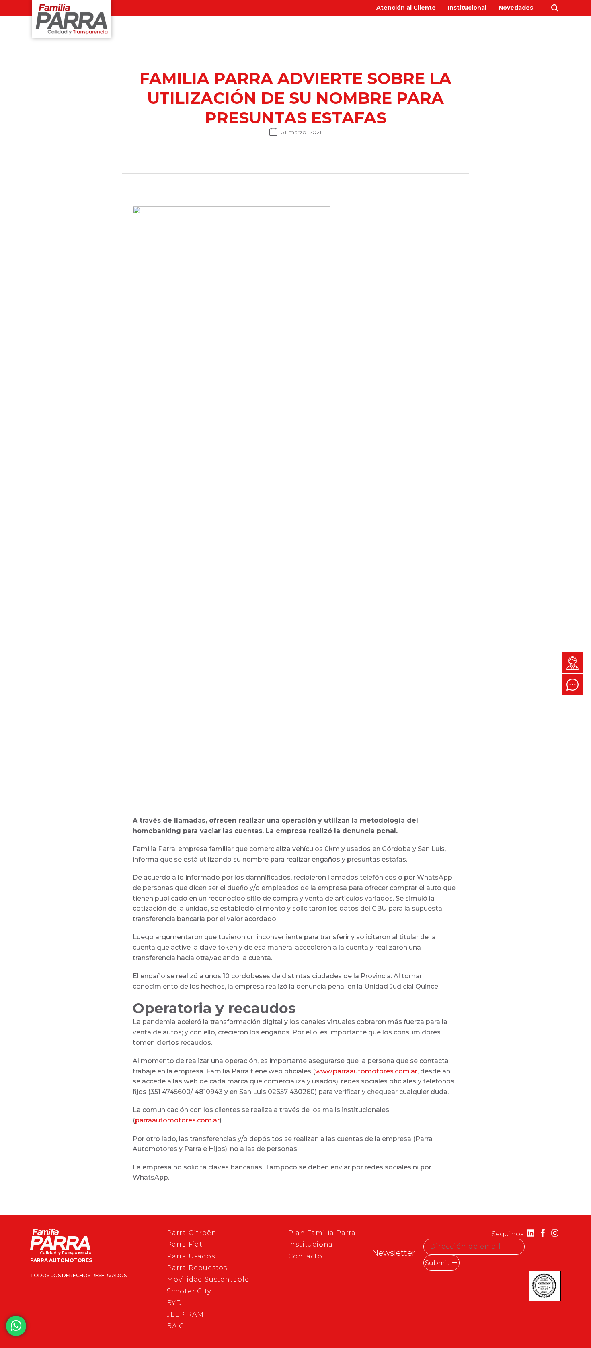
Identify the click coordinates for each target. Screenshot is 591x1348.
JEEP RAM (185, 1314)
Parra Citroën (191, 1233)
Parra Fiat (185, 1244)
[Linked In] (531, 1234)
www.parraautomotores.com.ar (366, 1071)
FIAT (332, 32)
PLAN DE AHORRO (524, 32)
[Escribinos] (572, 684)
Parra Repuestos (197, 1268)
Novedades (516, 7)
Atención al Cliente (406, 7)
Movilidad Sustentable (208, 1279)
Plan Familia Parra (322, 1233)
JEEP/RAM (369, 32)
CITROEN (297, 32)
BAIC (432, 32)
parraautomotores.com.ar (177, 1120)
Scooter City (189, 1291)
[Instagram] (555, 1234)
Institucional (467, 7)
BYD (405, 32)
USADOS (467, 32)
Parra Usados (191, 1256)
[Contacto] (572, 662)
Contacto (305, 1256)
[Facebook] (543, 1234)
